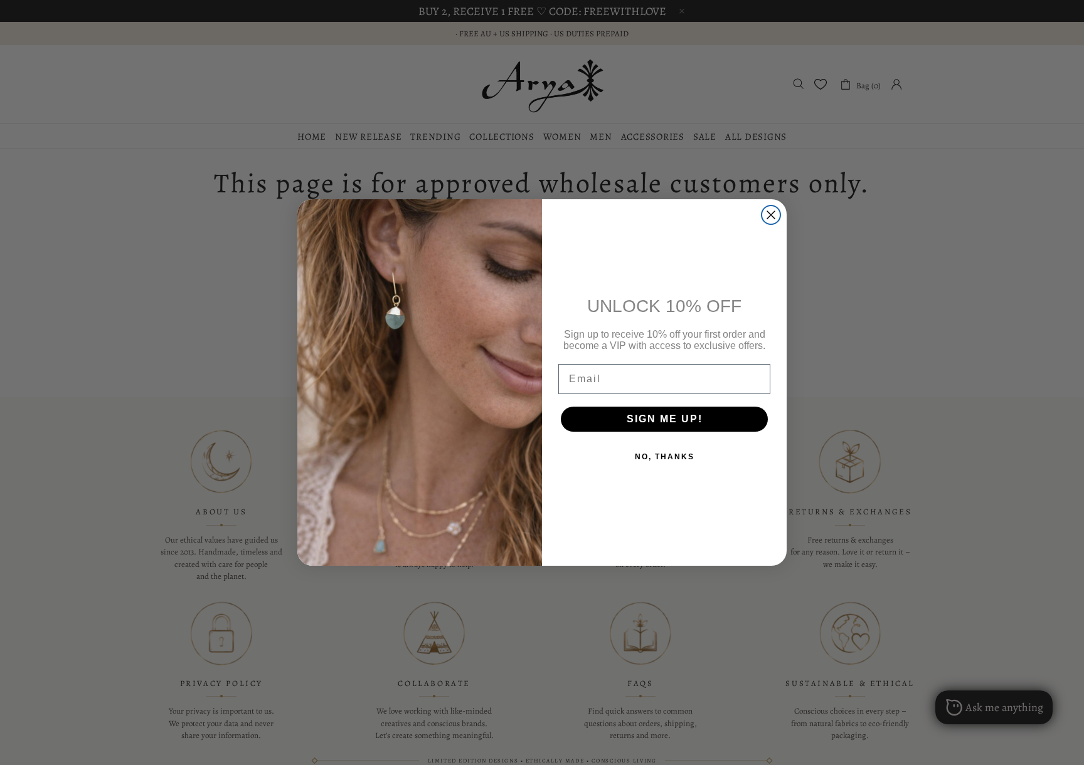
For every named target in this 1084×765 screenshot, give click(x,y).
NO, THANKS (664, 456)
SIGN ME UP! (665, 419)
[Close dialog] (771, 215)
